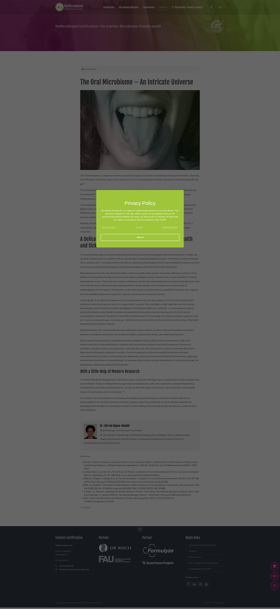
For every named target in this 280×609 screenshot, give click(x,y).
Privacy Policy (109, 227)
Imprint (139, 227)
